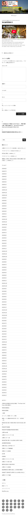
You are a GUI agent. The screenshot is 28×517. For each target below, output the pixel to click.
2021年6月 (4, 326)
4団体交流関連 (5, 410)
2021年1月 (4, 339)
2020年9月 (4, 344)
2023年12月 (4, 251)
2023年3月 (4, 275)
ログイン (4, 483)
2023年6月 (4, 267)
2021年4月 (4, 331)
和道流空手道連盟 (6, 427)
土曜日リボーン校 (6, 437)
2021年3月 (4, 334)
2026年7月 (4, 171)
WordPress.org (5, 491)
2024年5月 (4, 237)
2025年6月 (4, 203)
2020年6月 (4, 352)
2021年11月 (4, 312)
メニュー (15, 15)
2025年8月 (4, 200)
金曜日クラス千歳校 (6, 475)
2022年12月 (4, 283)
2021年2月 (4, 336)
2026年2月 (4, 184)
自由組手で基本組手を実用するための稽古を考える (13, 472)
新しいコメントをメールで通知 (9, 105)
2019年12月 (4, 366)
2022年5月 (4, 299)
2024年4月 (4, 240)
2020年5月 (4, 355)
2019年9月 (4, 374)
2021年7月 (4, 323)
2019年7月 (4, 379)
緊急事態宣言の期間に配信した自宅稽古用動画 (12, 469)
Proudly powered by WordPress (8, 513)
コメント (4, 65)
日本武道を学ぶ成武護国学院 (12, 8)
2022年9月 (4, 288)
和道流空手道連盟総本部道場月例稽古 (10, 429)
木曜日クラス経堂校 (6, 451)
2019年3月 (4, 390)
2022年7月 (4, 293)
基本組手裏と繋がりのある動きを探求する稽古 (12, 440)
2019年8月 (4, 376)
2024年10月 (4, 224)
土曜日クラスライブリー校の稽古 (9, 148)
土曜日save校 (5, 432)
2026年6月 (4, 173)
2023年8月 (4, 262)
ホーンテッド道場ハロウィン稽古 (9, 415)
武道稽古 (4, 456)
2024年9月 (4, 227)
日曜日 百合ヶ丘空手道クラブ (8, 445)
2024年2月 (4, 245)
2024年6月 (4, 235)
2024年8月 (4, 229)
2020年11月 (4, 342)
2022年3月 (4, 302)
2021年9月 (4, 318)
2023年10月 (4, 256)
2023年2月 (4, 278)
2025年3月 (4, 211)
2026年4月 (4, 179)
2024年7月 (4, 232)
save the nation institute (14, 20)
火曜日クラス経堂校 (6, 467)
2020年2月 (4, 360)
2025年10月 (4, 195)
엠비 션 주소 (21, 148)
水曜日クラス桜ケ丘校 (7, 461)
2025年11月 (4, 192)
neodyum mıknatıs (15, 150)
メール (4, 90)
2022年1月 (4, 307)
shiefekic (11, 153)
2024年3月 (4, 243)
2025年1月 (4, 216)
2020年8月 (4, 347)
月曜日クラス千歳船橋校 (7, 448)
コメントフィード (6, 488)
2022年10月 (4, 286)
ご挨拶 (3, 413)
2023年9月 (4, 259)
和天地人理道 (5, 153)
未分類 (3, 453)
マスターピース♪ (5, 150)
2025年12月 (4, 189)
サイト (3, 97)
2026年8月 (4, 168)
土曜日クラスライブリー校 (8, 435)
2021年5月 (4, 328)
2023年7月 (4, 264)
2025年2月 (4, 213)
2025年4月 (4, 208)
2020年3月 (4, 358)
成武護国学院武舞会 (6, 443)
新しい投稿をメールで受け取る (9, 110)
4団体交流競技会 (5, 407)
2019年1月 (4, 395)
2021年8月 (4, 320)
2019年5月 (4, 384)
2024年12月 (4, 219)
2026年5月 (4, 176)
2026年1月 (4, 187)
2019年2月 (4, 392)
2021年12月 (4, 310)
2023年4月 (4, 272)
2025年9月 (4, 197)
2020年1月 (4, 363)
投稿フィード (5, 485)
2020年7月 (4, 350)
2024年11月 (4, 221)
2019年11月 (4, 368)
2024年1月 (4, 248)
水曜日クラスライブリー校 (8, 459)
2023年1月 (4, 280)
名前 (3, 83)
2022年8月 (4, 291)
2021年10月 (4, 315)
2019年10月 (4, 371)
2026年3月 (4, 181)
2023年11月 (4, 253)
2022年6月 (4, 296)
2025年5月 (4, 205)
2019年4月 (4, 387)
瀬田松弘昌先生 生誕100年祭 (8, 464)
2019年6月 (4, 382)
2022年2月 (4, 304)
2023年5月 (4, 269)
